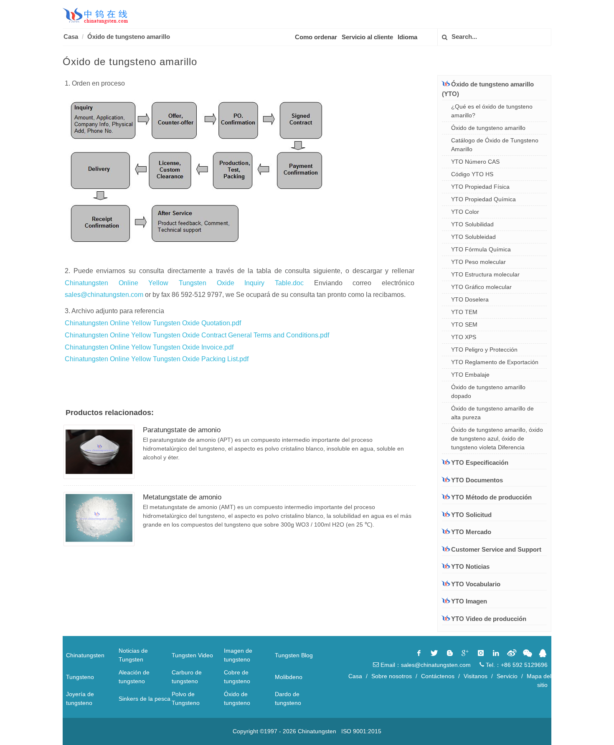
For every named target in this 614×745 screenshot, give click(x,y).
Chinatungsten (85, 655)
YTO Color (465, 211)
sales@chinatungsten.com (104, 294)
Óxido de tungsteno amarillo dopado (488, 391)
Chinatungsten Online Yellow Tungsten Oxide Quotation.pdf (153, 323)
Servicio (507, 676)
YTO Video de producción (488, 618)
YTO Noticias (470, 566)
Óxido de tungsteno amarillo (128, 36)
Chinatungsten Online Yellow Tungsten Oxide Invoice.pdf (149, 347)
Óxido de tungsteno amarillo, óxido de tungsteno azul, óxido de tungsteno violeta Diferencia (497, 438)
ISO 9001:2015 (361, 731)
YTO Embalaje (470, 374)
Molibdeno (288, 677)
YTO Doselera (470, 299)
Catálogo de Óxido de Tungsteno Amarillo (494, 144)
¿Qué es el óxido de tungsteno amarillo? (492, 111)
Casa (70, 36)
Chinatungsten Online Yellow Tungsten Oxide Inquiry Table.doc (184, 282)
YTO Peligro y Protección (484, 349)
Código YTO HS (472, 174)
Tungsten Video (192, 655)
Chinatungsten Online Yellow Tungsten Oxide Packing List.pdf (157, 358)
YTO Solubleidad (473, 236)
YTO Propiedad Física (480, 186)
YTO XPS (463, 337)
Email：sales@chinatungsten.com (425, 664)
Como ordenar (316, 37)
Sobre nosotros (391, 676)
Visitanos (475, 676)
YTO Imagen (469, 601)
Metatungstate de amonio (182, 497)
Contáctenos (437, 676)
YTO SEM (464, 324)
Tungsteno (80, 677)
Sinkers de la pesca (144, 698)
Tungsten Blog (294, 655)
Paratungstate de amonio (182, 430)
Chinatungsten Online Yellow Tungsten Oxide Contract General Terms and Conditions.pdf (197, 335)
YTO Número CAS (475, 161)
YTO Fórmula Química (481, 249)
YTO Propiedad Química (483, 199)
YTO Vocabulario (475, 584)
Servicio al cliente (367, 37)
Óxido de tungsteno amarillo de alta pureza (492, 413)
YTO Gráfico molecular (481, 287)
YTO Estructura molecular (485, 274)
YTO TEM (464, 312)
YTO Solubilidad (472, 224)
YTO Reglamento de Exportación (494, 362)
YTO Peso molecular (478, 261)
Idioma (407, 37)
